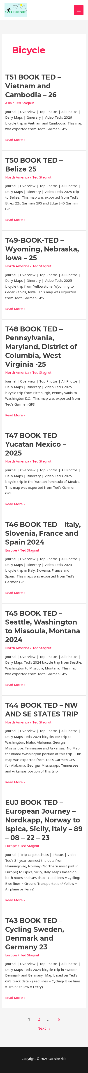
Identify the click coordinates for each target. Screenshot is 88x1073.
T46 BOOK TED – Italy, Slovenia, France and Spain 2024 (43, 533)
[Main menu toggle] (79, 10)
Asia (8, 103)
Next (44, 1028)
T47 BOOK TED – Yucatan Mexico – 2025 (35, 444)
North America (17, 177)
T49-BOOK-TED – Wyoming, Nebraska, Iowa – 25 (42, 249)
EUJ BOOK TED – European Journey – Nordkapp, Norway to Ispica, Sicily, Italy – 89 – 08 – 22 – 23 (44, 820)
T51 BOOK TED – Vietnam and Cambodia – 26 (33, 86)
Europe (11, 550)
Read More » (15, 139)
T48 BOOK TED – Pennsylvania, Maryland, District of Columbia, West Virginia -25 (41, 347)
